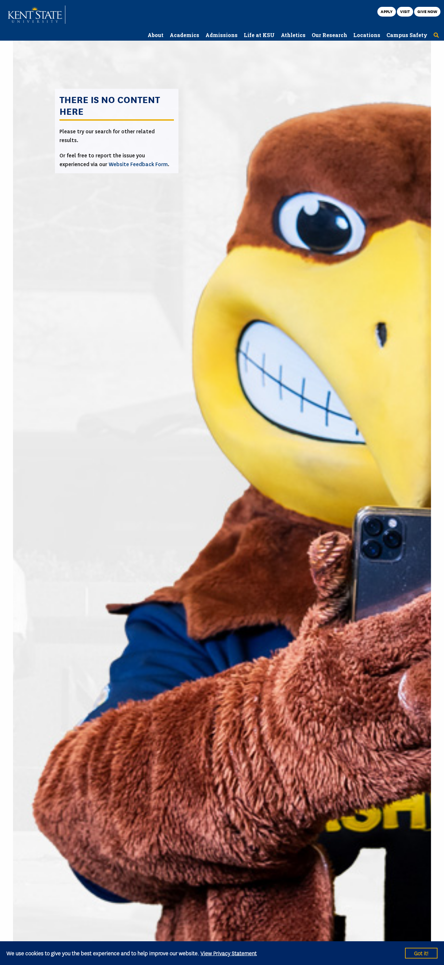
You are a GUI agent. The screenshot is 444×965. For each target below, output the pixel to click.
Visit (405, 11)
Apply (387, 11)
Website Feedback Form (138, 164)
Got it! (421, 953)
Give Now (427, 11)
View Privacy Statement (229, 953)
